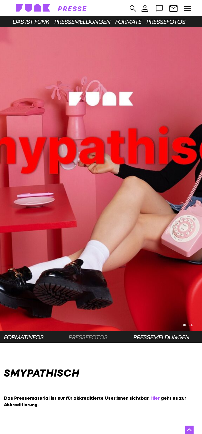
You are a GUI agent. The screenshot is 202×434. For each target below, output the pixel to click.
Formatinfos (24, 337)
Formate (128, 21)
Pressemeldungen (82, 21)
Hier (155, 398)
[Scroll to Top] (189, 430)
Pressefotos (166, 21)
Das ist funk (31, 21)
